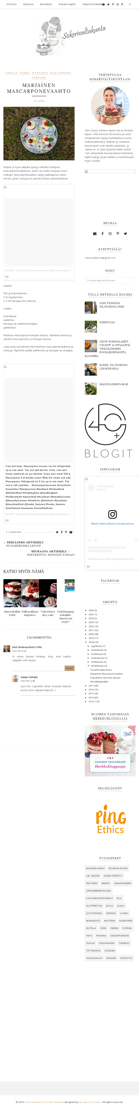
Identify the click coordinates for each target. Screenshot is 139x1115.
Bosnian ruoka (118, 868)
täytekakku (93, 950)
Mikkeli (106, 883)
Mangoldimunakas (114, 384)
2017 (91, 685)
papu (89, 935)
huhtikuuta (97, 654)
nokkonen (125, 920)
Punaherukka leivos (101, 669)
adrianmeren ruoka (98, 890)
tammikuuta (97, 665)
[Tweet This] (57, 532)
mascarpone (60, 73)
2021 (91, 630)
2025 (91, 614)
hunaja (12, 73)
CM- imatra (93, 875)
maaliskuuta (98, 658)
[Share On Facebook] (62, 532)
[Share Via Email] (71, 532)
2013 (91, 701)
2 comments (13, 531)
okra (103, 928)
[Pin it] (66, 532)
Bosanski (46, 4)
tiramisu (124, 943)
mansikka (40, 73)
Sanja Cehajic (29, 677)
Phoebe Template (54, 1102)
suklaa (90, 943)
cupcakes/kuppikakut (99, 898)
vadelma (39, 78)
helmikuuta (97, 661)
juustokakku (94, 913)
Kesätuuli (107, 322)
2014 (91, 697)
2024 (91, 618)
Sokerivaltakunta (33, 1102)
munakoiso (93, 920)
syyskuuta (97, 646)
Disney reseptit (113, 875)
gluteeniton (94, 905)
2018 (91, 642)
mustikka (110, 920)
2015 (91, 693)
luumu (124, 913)
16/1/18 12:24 (19, 651)
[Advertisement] (110, 990)
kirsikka (111, 913)
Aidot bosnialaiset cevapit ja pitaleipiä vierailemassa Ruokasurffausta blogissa (107, 349)
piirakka (101, 935)
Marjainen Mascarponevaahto (107, 673)
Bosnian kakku (95, 868)
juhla (120, 905)
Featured (92, 883)
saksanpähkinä (119, 935)
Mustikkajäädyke (99, 681)
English (28, 4)
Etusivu (12, 4)
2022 (91, 626)
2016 (91, 689)
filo (119, 898)
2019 (91, 638)
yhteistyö (126, 958)
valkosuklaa (94, 958)
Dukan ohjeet (67, 4)
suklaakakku (107, 943)
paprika (127, 928)
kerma (25, 73)
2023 (91, 622)
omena (114, 928)
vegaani (111, 958)
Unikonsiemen (122, 883)
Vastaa (69, 668)
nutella (91, 928)
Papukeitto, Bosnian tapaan (105, 677)
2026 (91, 610)
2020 (91, 634)
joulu (109, 905)
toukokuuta (97, 650)
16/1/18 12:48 (28, 681)
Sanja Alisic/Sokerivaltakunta (32, 514)
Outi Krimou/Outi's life (27, 647)
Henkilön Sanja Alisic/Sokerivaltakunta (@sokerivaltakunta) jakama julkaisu (48, 270)
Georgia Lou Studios (90, 1102)
